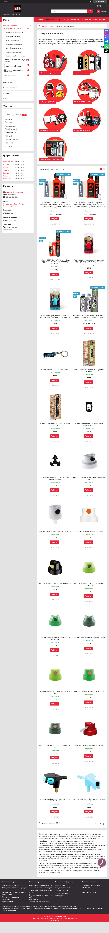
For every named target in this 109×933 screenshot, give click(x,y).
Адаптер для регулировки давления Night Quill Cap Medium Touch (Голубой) (55, 316)
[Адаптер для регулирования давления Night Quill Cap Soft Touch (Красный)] (89, 243)
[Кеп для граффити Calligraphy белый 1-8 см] (89, 461)
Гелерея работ (8, 82)
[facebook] (102, 47)
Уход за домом (10, 75)
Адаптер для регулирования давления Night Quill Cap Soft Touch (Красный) (89, 260)
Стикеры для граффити (82, 101)
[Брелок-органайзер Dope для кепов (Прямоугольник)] (89, 407)
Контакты (85, 890)
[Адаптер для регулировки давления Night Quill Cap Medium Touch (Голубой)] (55, 299)
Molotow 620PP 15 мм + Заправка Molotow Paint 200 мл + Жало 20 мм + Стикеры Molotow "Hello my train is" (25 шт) (55, 205)
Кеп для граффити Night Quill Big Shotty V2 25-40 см (55, 800)
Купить (55, 219)
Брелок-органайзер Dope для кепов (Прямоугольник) (89, 424)
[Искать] (90, 11)
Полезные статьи (10, 88)
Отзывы (6, 93)
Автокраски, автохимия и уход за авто (15, 60)
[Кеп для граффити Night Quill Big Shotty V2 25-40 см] (55, 782)
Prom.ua (63, 916)
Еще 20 (9, 146)
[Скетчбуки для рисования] (55, 119)
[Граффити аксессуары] (89, 119)
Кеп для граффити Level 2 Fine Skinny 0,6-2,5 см (55, 638)
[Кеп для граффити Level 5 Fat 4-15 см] (89, 675)
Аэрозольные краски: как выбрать (41, 885)
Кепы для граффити (47, 101)
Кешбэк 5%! (75, 20)
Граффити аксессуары (82, 130)
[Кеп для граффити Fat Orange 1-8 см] (89, 515)
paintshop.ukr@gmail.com (14, 192)
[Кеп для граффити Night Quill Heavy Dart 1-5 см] (89, 782)
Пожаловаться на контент (48, 918)
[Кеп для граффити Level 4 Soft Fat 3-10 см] (55, 675)
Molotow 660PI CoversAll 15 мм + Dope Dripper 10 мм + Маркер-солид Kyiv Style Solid (55, 261)
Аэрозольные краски (81, 73)
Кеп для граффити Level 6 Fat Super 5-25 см (55, 746)
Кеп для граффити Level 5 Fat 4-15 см (89, 691)
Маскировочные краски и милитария (13, 70)
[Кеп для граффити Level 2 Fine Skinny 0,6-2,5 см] (55, 621)
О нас (5, 98)
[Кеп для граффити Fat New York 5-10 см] (55, 515)
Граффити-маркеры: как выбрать (41, 888)
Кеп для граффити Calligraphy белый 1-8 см (89, 478)
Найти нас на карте (89, 892)
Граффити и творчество (13, 28)
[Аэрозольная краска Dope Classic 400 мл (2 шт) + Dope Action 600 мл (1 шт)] (89, 299)
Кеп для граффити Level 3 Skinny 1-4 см (89, 637)
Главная (40, 20)
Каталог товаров (51, 20)
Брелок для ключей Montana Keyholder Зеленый (89, 370)
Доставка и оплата (89, 20)
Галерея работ (60, 885)
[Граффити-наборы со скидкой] (55, 148)
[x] (104, 47)
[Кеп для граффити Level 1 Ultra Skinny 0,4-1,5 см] (89, 567)
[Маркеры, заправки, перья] (55, 62)
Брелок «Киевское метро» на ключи (55, 369)
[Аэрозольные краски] (89, 62)
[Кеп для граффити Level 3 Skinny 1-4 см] (89, 621)
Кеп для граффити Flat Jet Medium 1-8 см (55, 583)
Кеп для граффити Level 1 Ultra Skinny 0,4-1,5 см (89, 584)
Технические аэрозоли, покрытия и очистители (13, 65)
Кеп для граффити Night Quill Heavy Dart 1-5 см (89, 800)
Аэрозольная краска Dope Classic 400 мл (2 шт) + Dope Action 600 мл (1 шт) (89, 316)
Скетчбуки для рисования (49, 130)
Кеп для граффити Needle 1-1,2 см (89, 745)
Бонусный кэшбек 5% (63, 888)
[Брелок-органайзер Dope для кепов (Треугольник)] (55, 461)
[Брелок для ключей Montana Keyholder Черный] (55, 407)
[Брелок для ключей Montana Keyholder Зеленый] (89, 353)
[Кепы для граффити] (55, 90)
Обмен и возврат (61, 893)
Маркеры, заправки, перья (50, 73)
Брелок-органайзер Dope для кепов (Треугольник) (55, 478)
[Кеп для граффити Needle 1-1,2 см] (89, 728)
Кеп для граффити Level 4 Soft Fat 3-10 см (55, 692)
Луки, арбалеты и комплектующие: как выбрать (40, 901)
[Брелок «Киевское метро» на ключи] (55, 353)
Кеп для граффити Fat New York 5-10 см (55, 531)
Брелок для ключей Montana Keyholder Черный (55, 424)
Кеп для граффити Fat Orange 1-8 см (89, 531)
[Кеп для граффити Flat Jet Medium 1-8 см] (55, 567)
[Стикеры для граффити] (89, 90)
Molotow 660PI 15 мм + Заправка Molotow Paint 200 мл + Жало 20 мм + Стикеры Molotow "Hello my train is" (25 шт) (89, 205)
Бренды (66, 20)
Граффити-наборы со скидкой (51, 159)
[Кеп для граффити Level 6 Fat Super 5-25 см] (55, 728)
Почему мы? (59, 895)
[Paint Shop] (17, 8)
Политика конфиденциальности (67, 918)
